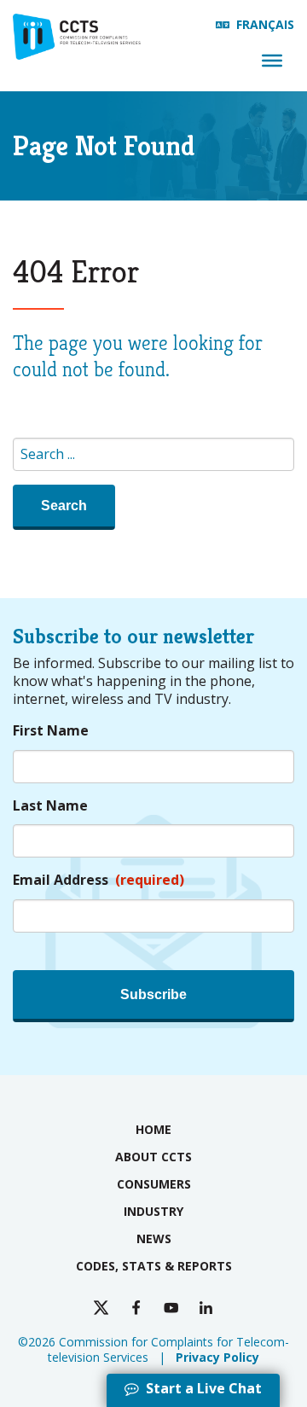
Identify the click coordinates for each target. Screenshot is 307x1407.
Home (153, 1129)
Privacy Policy (217, 1357)
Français (265, 24)
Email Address (98, 880)
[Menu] (272, 61)
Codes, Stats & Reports (154, 1266)
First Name (51, 731)
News (153, 1238)
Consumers (154, 1184)
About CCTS (153, 1156)
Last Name (50, 806)
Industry (153, 1211)
